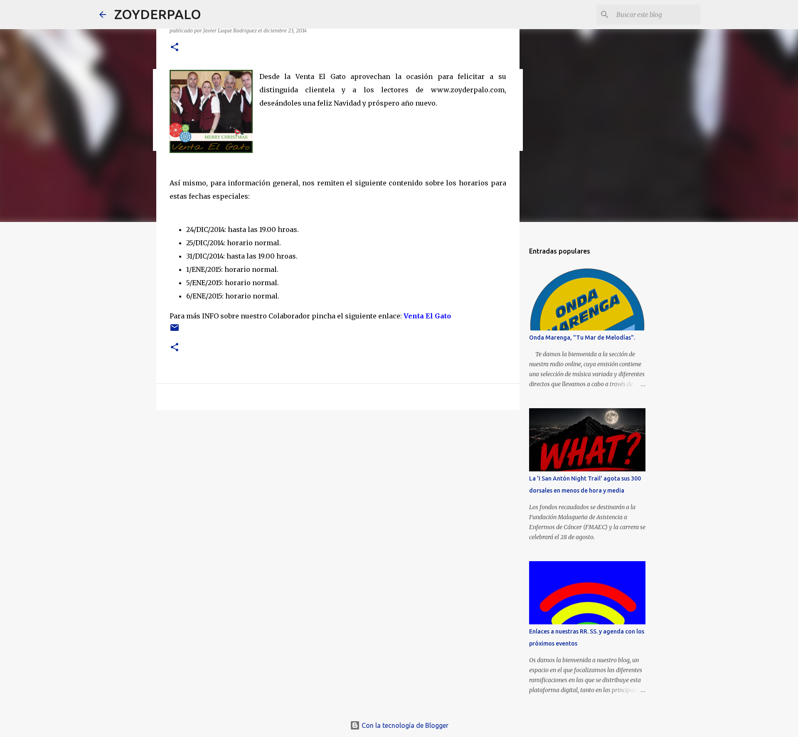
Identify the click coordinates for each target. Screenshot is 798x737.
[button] (175, 47)
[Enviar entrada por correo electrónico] (175, 330)
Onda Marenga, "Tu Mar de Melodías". (582, 337)
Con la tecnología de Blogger (404, 725)
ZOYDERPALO (157, 14)
